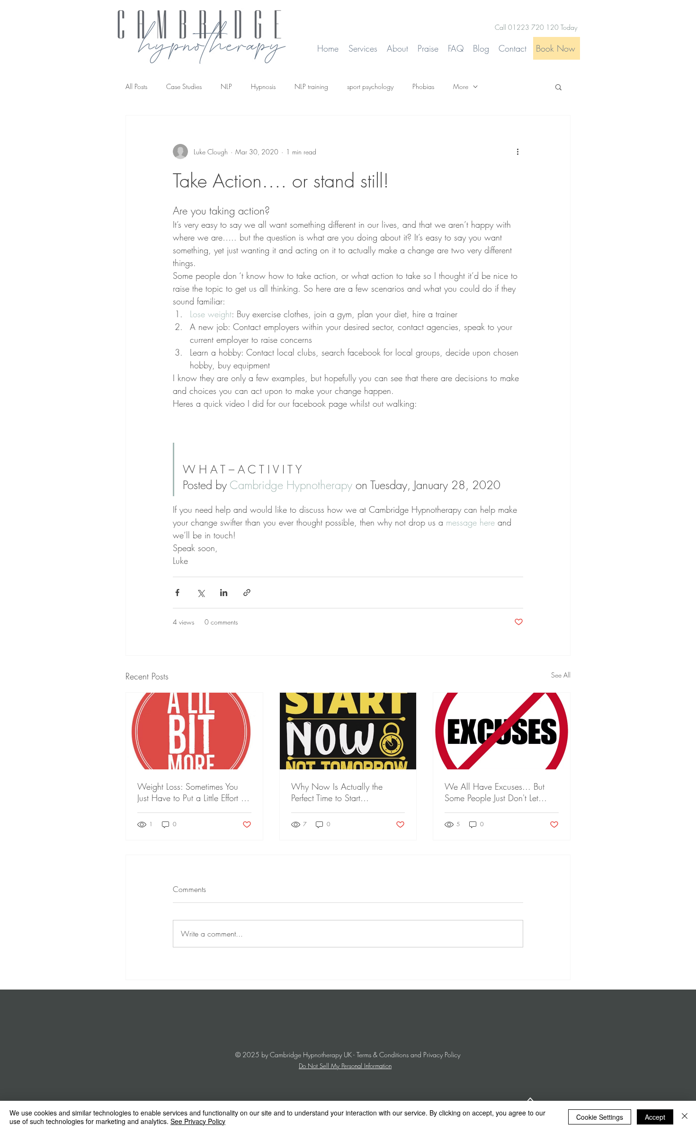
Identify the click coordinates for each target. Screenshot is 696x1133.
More (460, 86)
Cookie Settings (599, 1117)
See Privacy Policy (197, 1121)
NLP (226, 86)
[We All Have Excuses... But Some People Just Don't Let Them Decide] (501, 731)
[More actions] (517, 151)
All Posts (136, 86)
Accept (655, 1117)
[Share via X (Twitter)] (200, 592)
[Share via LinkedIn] (223, 592)
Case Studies (184, 86)
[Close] (684, 1116)
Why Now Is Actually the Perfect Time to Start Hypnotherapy (337, 792)
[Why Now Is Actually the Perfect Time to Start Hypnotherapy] (348, 731)
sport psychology (370, 86)
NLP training (311, 86)
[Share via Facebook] (177, 592)
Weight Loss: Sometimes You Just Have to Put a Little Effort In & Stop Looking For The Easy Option (192, 792)
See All (561, 674)
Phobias (423, 86)
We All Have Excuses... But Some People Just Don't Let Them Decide (494, 792)
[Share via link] (246, 592)
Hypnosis (263, 86)
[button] (558, 86)
